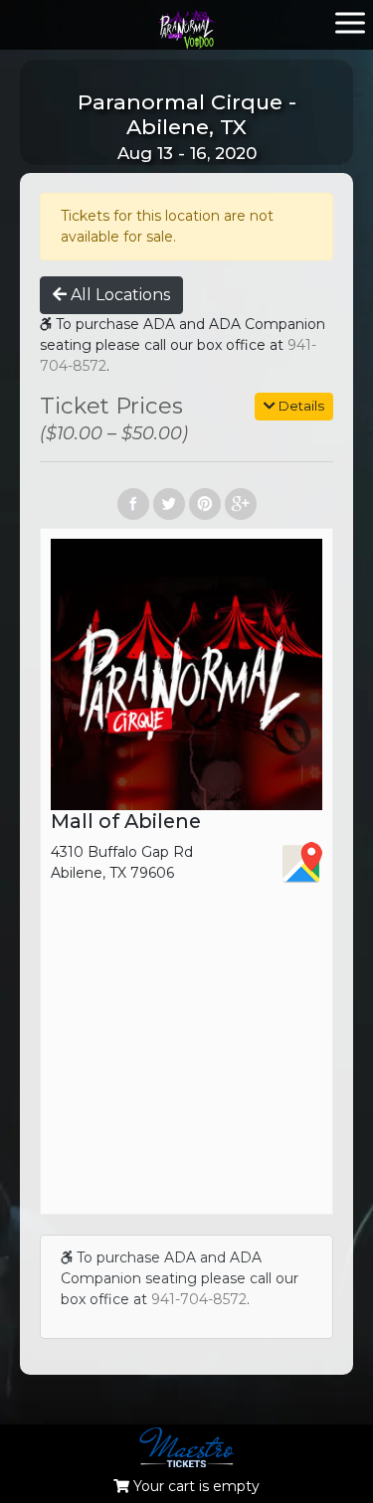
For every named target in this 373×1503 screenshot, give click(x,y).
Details (300, 406)
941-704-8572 (199, 1299)
